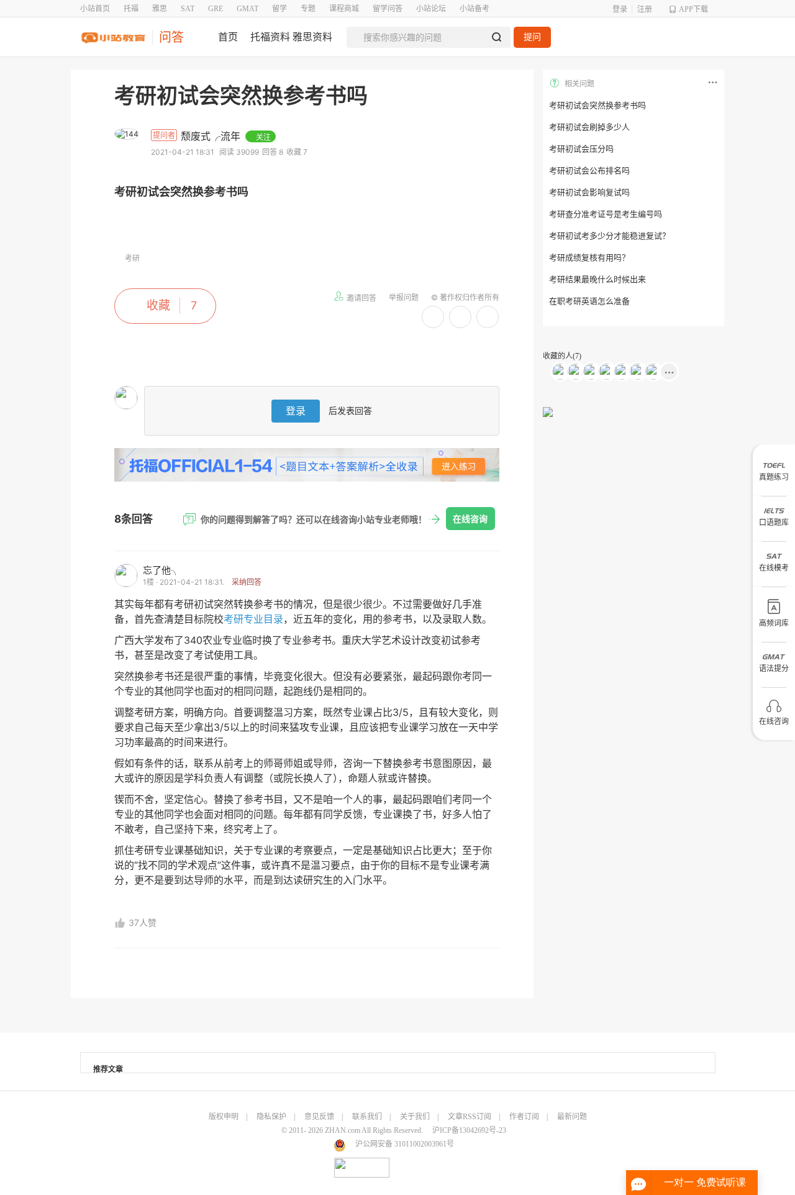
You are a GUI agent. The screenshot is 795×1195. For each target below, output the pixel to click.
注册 (644, 9)
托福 (131, 8)
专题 (308, 8)
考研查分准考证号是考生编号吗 (605, 214)
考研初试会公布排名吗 (589, 170)
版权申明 (223, 1116)
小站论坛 (431, 8)
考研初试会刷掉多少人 (589, 127)
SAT (187, 8)
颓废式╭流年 (212, 136)
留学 (279, 8)
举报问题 (404, 297)
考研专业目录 (253, 619)
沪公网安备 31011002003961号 (404, 1144)
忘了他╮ (161, 570)
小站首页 (95, 8)
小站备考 (474, 8)
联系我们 (367, 1116)
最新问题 (572, 1116)
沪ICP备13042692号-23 (469, 1130)
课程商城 (344, 8)
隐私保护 (271, 1116)
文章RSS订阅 (469, 1116)
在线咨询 (470, 518)
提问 (532, 37)
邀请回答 (361, 298)
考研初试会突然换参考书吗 (597, 105)
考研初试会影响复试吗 (589, 192)
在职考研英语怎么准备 (589, 301)
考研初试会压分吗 (581, 148)
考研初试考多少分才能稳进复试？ (609, 235)
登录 (619, 9)
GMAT (247, 8)
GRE (215, 8)
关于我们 (415, 1116)
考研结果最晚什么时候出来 (597, 279)
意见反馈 (319, 1116)
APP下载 (693, 9)
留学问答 (387, 8)
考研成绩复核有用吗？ (589, 257)
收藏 (158, 305)
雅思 (159, 8)
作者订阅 (524, 1116)
